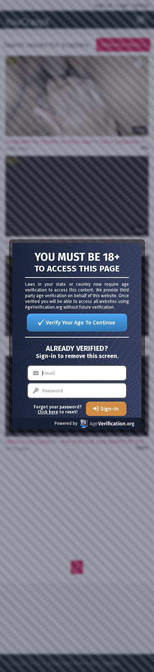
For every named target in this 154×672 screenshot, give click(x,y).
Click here (48, 412)
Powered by (65, 423)
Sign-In (109, 409)
